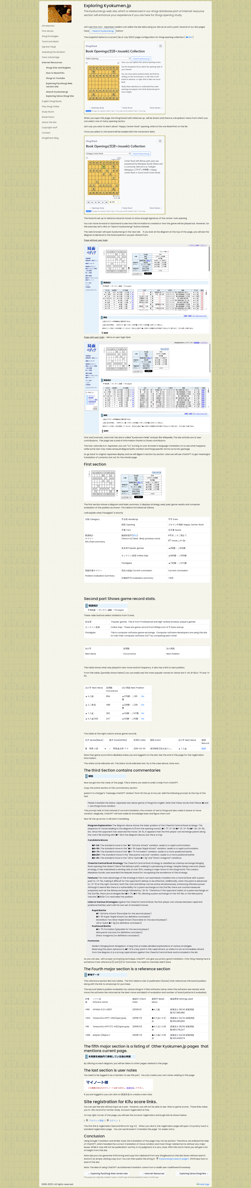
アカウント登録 (96, 1120)
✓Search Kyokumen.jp (102, 31)
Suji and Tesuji (49, 46)
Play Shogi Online (50, 106)
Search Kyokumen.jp (57, 91)
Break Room (48, 117)
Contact (46, 132)
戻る (135, 535)
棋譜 (204, 748)
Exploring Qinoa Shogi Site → (194, 1173)
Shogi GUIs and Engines (58, 67)
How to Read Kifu (55, 72)
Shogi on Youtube (55, 78)
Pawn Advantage (50, 57)
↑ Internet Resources (153, 1173)
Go (142, 696)
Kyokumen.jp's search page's (174, 1158)
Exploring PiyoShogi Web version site (59, 85)
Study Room (48, 111)
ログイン (114, 1120)
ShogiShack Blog (50, 138)
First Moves (47, 31)
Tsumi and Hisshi (50, 41)
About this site (49, 122)
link (190, 37)
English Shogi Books (52, 101)
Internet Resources (52, 62)
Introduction (48, 25)
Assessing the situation (53, 51)
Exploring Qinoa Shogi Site (60, 96)
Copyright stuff (49, 127)
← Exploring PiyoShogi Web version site (108, 1173)
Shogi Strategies (50, 36)
